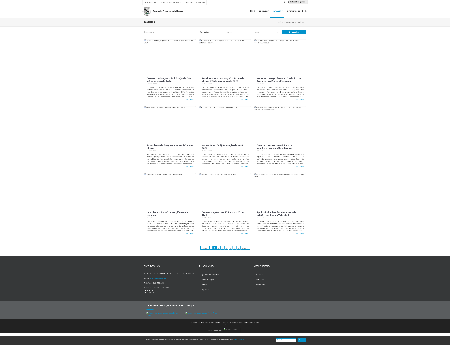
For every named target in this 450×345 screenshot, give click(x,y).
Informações (293, 11)
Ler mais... (190, 99)
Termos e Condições (251, 322)
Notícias (259, 275)
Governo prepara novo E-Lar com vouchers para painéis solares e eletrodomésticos (275, 147)
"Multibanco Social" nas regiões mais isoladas (167, 214)
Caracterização (207, 280)
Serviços (259, 280)
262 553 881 (151, 2)
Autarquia (277, 11)
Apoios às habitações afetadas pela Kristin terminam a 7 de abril (276, 214)
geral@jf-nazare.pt (172, 2)
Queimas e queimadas (195, 2)
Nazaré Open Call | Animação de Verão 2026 (223, 147)
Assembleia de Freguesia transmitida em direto (170, 147)
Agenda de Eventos (209, 275)
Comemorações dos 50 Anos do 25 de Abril (223, 214)
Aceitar (302, 340)
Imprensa (205, 290)
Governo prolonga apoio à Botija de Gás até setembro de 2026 (169, 80)
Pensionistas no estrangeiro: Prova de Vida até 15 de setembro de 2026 (223, 80)
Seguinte (245, 248)
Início (280, 22)
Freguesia (264, 11)
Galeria (203, 285)
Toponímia (260, 285)
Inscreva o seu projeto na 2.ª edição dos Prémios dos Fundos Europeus (279, 80)
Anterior (205, 248)
